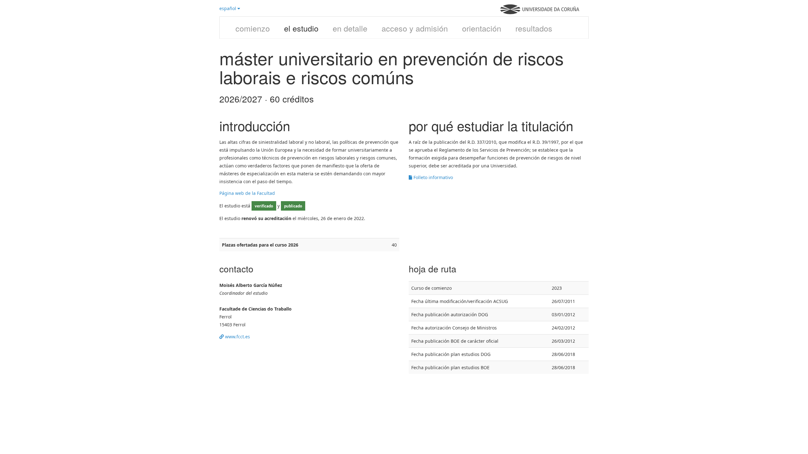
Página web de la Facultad (247, 193)
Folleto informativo (432, 177)
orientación (481, 28)
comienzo (252, 28)
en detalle (350, 28)
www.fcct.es (237, 337)
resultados (533, 28)
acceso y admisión (415, 28)
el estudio (301, 28)
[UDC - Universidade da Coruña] (539, 12)
